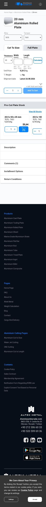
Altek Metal (8, 302)
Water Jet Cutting (11, 342)
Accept (35, 499)
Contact (7, 315)
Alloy (6, 33)
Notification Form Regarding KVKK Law (19, 383)
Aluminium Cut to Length (14, 352)
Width (16, 56)
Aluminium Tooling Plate (14, 223)
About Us (8, 297)
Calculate (38, 60)
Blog (6, 311)
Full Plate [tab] (33, 47)
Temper (27, 33)
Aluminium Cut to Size (13, 338)
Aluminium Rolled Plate (22, 12)
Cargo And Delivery (11, 320)
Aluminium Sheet (11, 232)
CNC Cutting (9, 347)
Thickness (8, 56)
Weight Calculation (11, 306)
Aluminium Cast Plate (13, 218)
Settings (11, 499)
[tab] (13, 48)
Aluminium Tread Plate (13, 255)
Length (27, 56)
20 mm (34, 12)
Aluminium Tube (10, 250)
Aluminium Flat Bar (11, 241)
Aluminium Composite (13, 269)
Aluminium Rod (10, 246)
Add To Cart (33, 91)
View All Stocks (35, 112)
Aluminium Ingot (10, 259)
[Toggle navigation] (6, 4)
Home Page (8, 12)
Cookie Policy (9, 369)
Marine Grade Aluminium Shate (16, 237)
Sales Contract (10, 374)
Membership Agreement (14, 378)
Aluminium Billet (10, 264)
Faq (5, 293)
